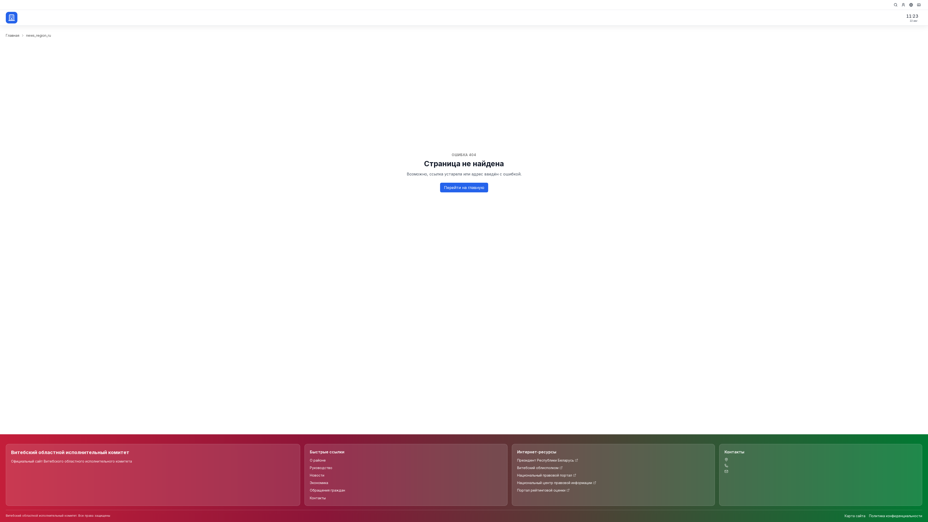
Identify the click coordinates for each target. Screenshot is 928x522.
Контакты (318, 498)
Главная (12, 35)
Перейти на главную (464, 187)
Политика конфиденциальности (895, 516)
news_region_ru (38, 35)
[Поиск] (895, 4)
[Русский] (911, 4)
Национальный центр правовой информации (554, 483)
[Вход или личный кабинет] (903, 4)
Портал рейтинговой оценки (541, 490)
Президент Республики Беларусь (545, 460)
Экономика (319, 483)
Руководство (321, 468)
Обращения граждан (327, 490)
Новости (317, 475)
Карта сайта (855, 516)
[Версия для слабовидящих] (918, 4)
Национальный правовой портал (544, 475)
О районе (318, 460)
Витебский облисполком (537, 468)
